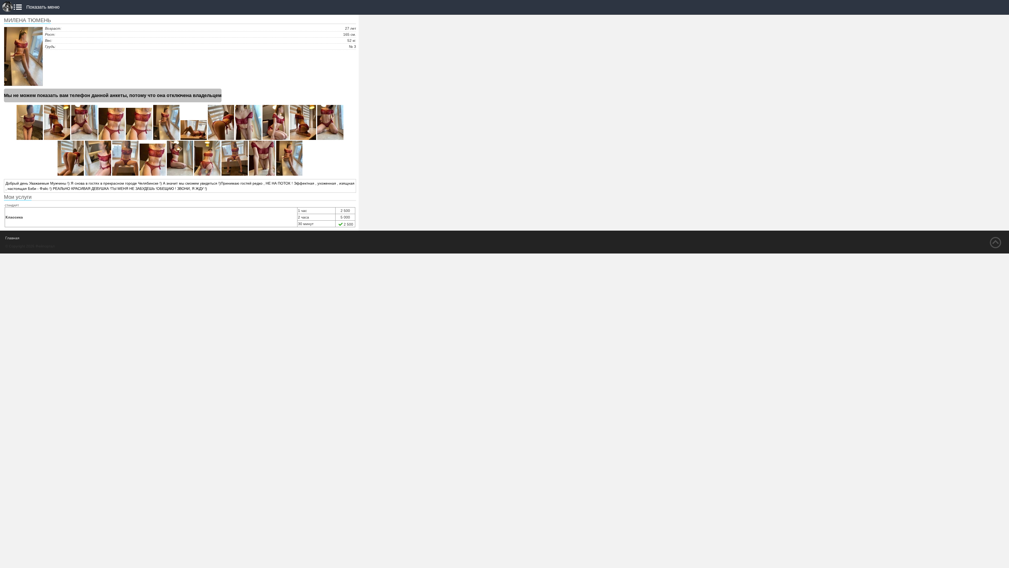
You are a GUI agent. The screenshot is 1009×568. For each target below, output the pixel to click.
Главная (12, 238)
